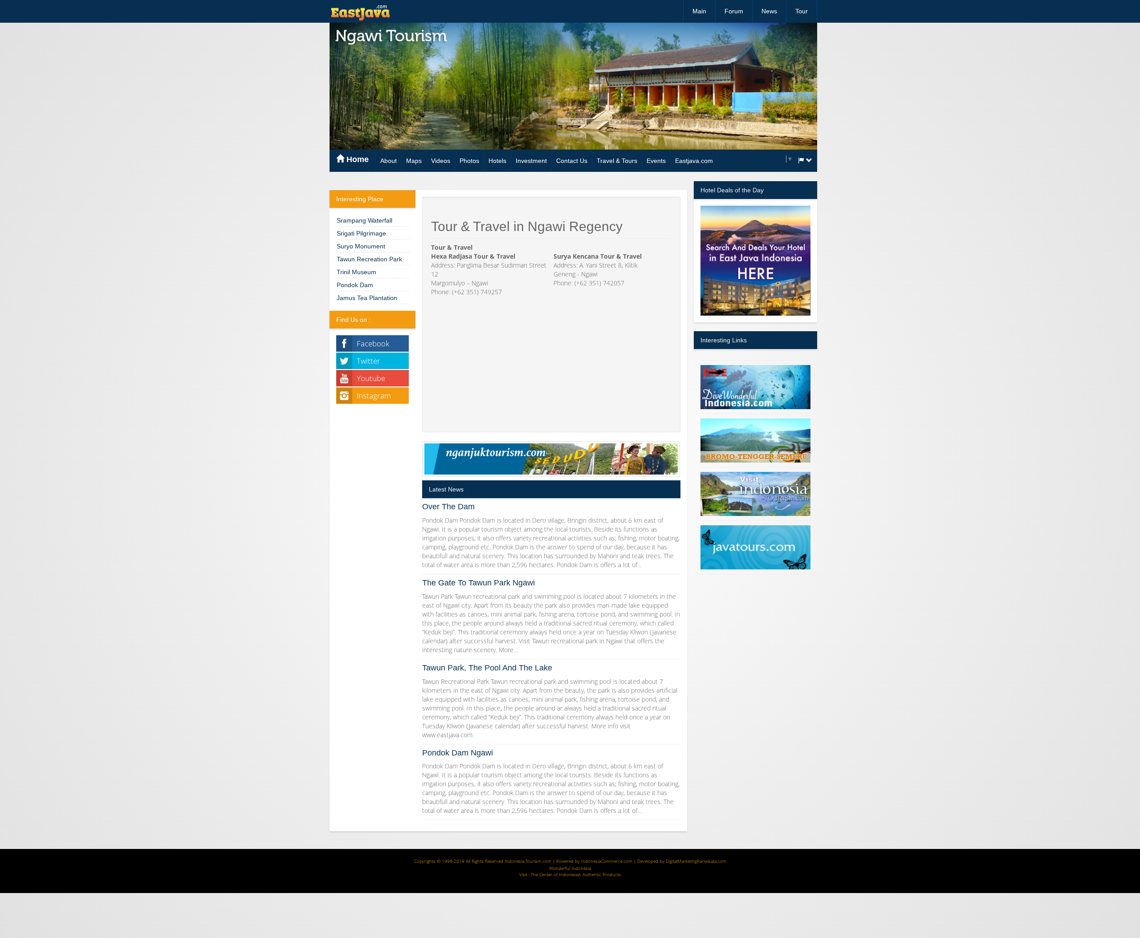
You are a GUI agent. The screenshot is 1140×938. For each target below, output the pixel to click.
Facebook (373, 343)
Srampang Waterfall (364, 220)
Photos (469, 160)
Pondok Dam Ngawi (457, 752)
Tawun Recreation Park (369, 259)
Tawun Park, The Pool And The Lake (487, 667)
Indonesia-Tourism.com (528, 861)
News (769, 11)
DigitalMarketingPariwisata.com (696, 861)
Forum (734, 11)
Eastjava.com (694, 160)
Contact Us (571, 160)
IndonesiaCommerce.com (606, 861)
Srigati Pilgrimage (361, 233)
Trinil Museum (356, 272)
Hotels (497, 160)
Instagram (374, 395)
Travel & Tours (617, 160)
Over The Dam (448, 506)
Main (699, 11)
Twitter (368, 361)
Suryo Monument (361, 246)
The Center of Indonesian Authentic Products (576, 874)
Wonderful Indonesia (570, 868)
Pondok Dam (355, 284)
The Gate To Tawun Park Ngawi (478, 582)
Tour (801, 11)
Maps (414, 160)
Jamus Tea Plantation (367, 297)
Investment (531, 160)
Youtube (371, 378)
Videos (440, 160)
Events (656, 160)
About (388, 160)
